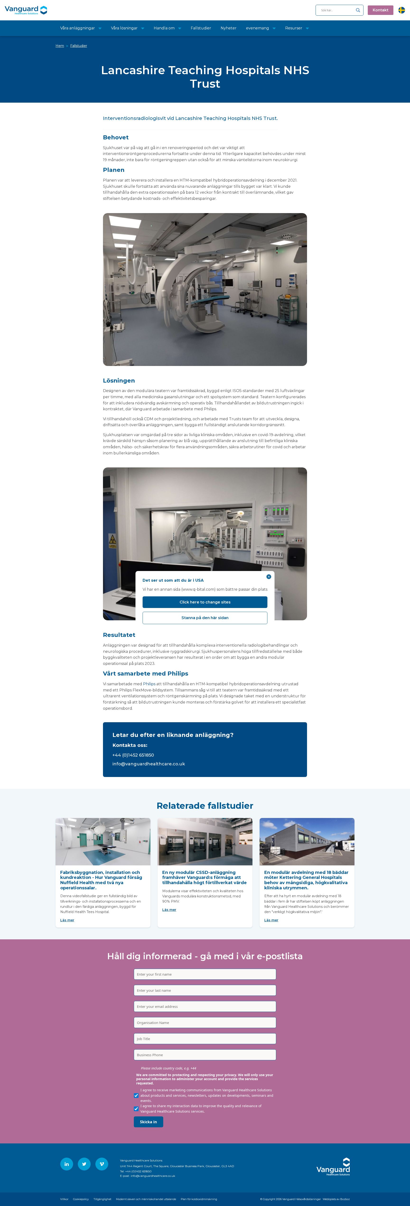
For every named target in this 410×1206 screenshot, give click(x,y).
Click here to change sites (205, 602)
